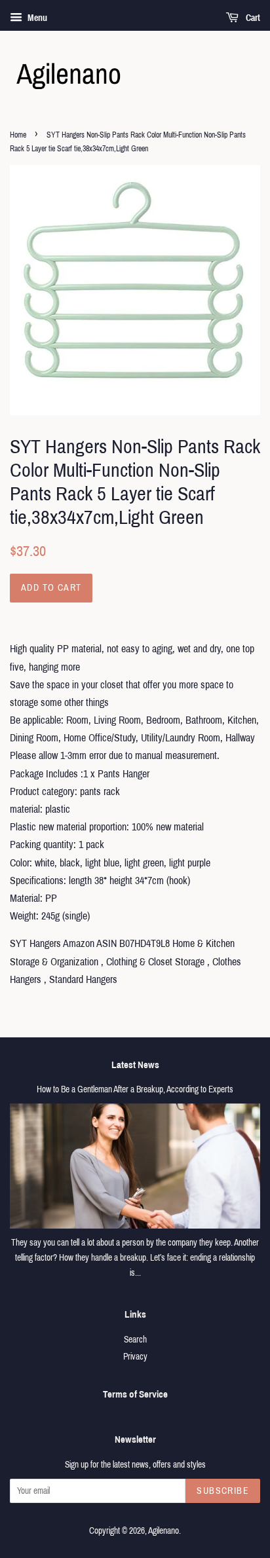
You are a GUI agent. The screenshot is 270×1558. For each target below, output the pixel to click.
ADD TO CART (51, 588)
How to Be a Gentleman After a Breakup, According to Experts (135, 1089)
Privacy (135, 1357)
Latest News (135, 1065)
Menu (36, 18)
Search (135, 1340)
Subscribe (223, 1491)
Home (18, 134)
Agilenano (163, 1531)
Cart (252, 18)
